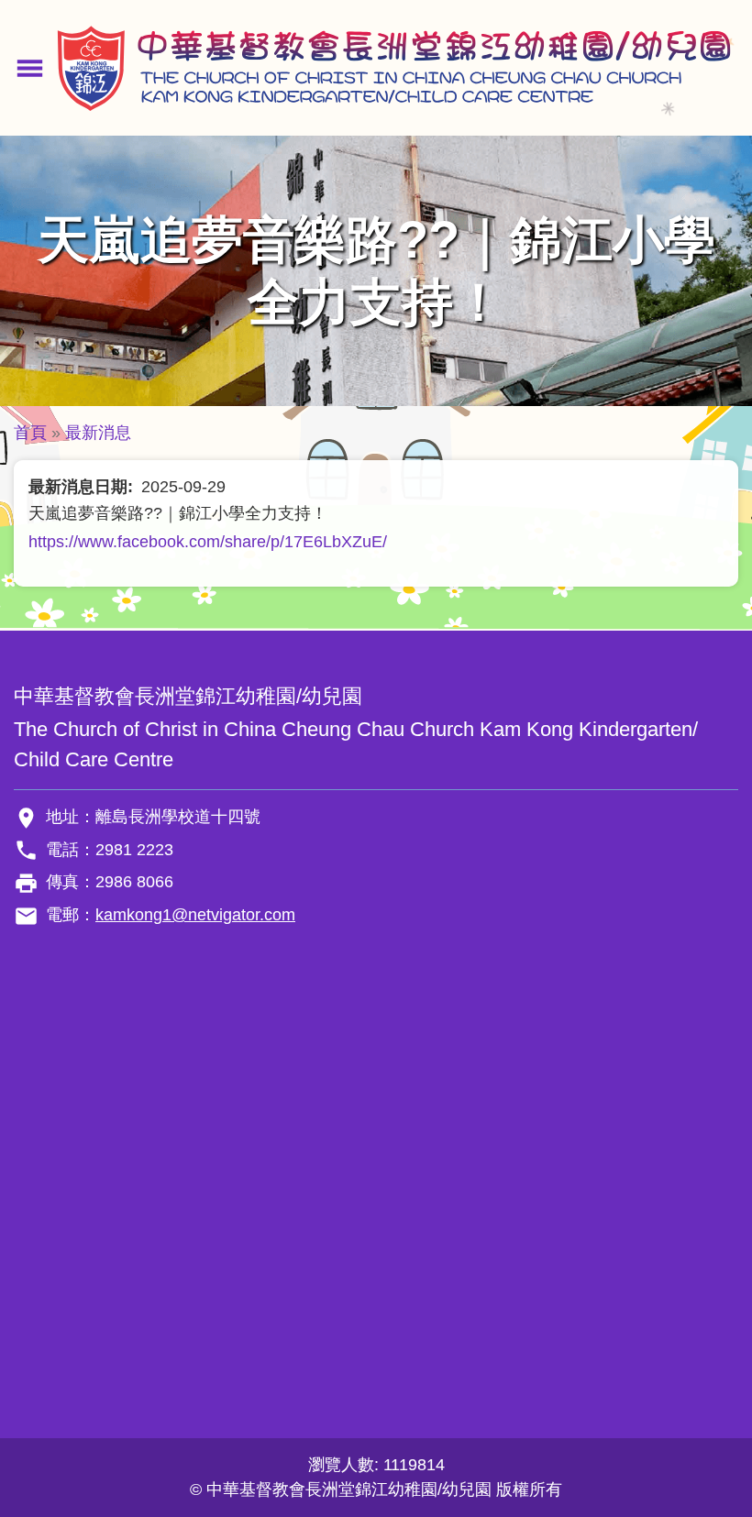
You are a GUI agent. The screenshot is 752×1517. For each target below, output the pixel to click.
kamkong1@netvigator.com (195, 915)
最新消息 (98, 432)
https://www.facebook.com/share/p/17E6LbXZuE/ (207, 542)
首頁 (30, 432)
